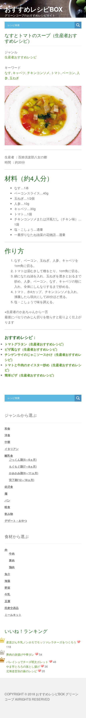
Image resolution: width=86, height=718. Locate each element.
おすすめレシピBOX (33, 9)
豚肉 (12, 560)
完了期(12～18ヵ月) (21, 480)
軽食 (7, 507)
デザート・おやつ (16, 521)
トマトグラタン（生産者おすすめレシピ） (35, 344)
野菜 (7, 588)
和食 (7, 428)
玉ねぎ (14, 78)
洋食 (7, 435)
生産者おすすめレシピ (21, 57)
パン (7, 500)
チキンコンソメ (38, 72)
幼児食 (9, 487)
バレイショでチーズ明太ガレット (27, 662)
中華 (7, 442)
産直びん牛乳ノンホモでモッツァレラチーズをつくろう (41, 642)
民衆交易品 (12, 608)
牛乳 (7, 594)
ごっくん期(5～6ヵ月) (23, 460)
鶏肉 (12, 567)
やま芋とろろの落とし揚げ (23, 666)
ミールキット (13, 615)
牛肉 (12, 553)
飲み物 (9, 514)
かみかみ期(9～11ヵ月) (23, 473)
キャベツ (19, 72)
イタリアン (12, 449)
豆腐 (7, 601)
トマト (56, 72)
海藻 (7, 581)
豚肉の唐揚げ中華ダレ (20, 654)
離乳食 (9, 456)
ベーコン (68, 72)
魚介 (7, 574)
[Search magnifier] (78, 25)
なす (8, 72)
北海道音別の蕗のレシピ (21, 671)
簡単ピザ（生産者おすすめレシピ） (30, 375)
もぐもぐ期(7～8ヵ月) (23, 466)
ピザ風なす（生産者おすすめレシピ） (32, 349)
